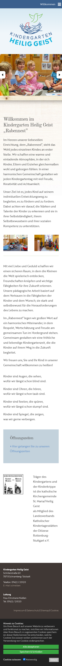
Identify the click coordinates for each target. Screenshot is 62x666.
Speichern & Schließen (31, 651)
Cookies (55, 610)
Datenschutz (32, 610)
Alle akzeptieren (31, 646)
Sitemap (45, 610)
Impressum (19, 610)
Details (53, 660)
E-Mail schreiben (12, 585)
